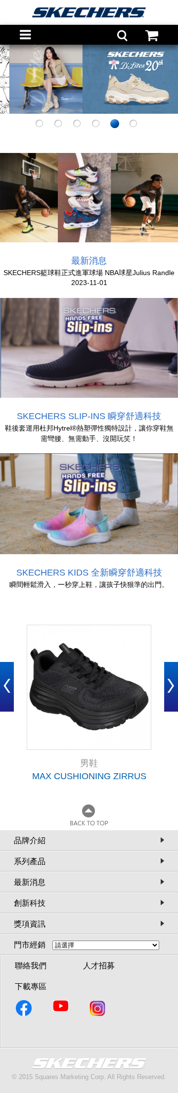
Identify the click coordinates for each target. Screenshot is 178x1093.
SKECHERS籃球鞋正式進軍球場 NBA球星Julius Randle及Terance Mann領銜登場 (89, 273)
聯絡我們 (30, 965)
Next (171, 687)
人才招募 (99, 965)
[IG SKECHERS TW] (98, 1010)
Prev (7, 687)
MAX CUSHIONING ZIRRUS (89, 776)
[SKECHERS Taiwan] (24, 1010)
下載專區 (30, 986)
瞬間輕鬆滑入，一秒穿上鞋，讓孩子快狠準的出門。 (89, 584)
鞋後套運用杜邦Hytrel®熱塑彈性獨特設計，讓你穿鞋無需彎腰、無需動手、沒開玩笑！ (89, 433)
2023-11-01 (89, 283)
